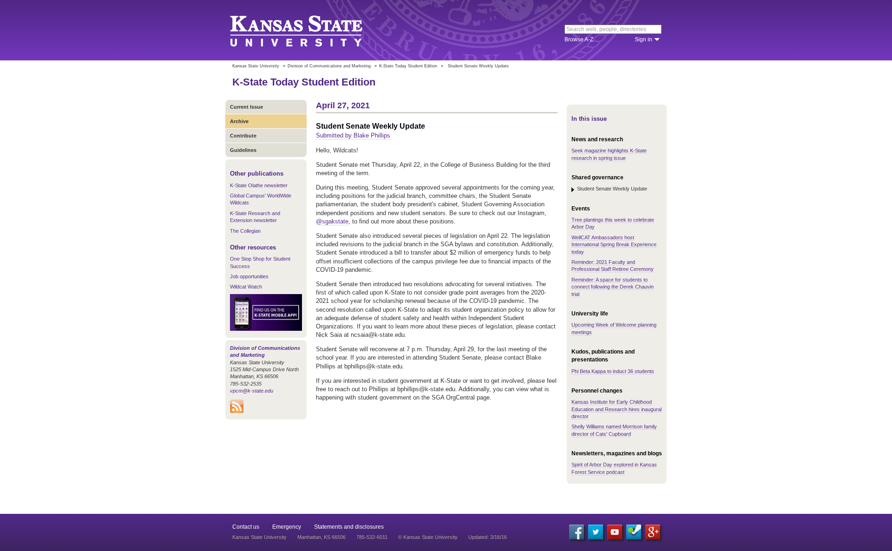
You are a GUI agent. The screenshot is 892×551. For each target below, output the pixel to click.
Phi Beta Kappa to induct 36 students (612, 371)
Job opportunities (249, 276)
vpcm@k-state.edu (251, 391)
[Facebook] (576, 532)
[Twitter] (595, 532)
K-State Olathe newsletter (259, 185)
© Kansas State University (428, 537)
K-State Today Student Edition (408, 66)
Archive (239, 121)
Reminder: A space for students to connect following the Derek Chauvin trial (612, 287)
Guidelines (243, 150)
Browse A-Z (578, 39)
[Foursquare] (633, 532)
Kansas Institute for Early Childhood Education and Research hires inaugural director (616, 409)
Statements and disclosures (349, 527)
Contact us (245, 527)
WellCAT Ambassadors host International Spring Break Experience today (613, 245)
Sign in (643, 39)
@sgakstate (332, 221)
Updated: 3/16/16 (487, 537)
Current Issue (246, 107)
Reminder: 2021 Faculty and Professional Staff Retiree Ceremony (612, 265)
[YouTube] (614, 532)
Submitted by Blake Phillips (353, 135)
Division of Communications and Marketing (329, 66)
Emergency (286, 527)
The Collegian (245, 231)
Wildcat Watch (246, 286)
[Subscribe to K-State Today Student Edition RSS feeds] (236, 411)
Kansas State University (308, 30)
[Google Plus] (652, 532)
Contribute (243, 135)
